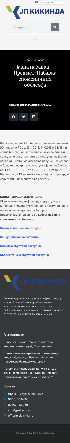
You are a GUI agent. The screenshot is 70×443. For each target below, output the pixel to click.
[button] (35, 38)
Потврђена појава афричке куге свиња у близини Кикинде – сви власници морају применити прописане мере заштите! (30, 373)
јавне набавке (35, 60)
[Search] (55, 27)
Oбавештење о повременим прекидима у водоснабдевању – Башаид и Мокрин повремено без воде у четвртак (31, 357)
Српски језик (45, 2)
